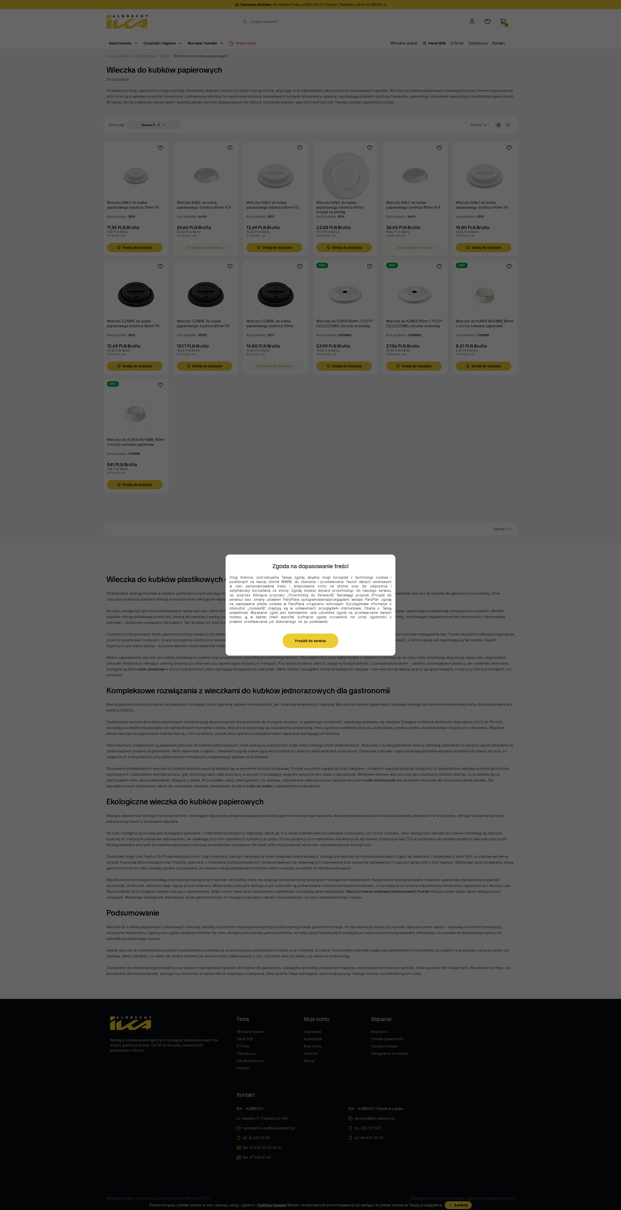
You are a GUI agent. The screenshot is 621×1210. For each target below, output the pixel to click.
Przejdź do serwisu (310, 641)
